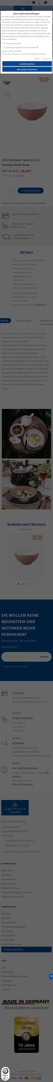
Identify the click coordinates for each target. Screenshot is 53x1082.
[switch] (5, 1078)
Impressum (37, 59)
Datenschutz (46, 59)
